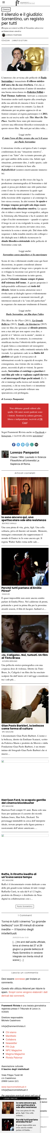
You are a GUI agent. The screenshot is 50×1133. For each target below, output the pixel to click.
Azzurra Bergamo (9, 661)
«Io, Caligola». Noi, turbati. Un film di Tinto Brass (24, 656)
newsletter (38, 435)
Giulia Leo (6, 594)
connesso (20, 978)
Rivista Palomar (14, 1057)
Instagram (6, 435)
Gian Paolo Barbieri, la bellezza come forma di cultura (22, 727)
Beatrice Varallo (9, 523)
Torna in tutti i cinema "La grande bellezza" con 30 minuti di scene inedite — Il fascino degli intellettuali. (23, 927)
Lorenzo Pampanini (14, 35)
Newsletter (11, 1043)
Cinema (6, 9)
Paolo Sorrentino (24, 906)
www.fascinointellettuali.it (13, 1086)
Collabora (11, 1039)
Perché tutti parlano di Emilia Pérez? (21, 589)
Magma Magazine (15, 1053)
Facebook (40, 432)
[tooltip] (13, 444)
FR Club (10, 1046)
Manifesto (11, 1035)
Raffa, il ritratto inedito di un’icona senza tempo (18, 876)
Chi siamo (11, 1032)
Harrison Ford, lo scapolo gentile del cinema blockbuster (23, 801)
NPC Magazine (7, 732)
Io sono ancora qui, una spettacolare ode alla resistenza (23, 519)
